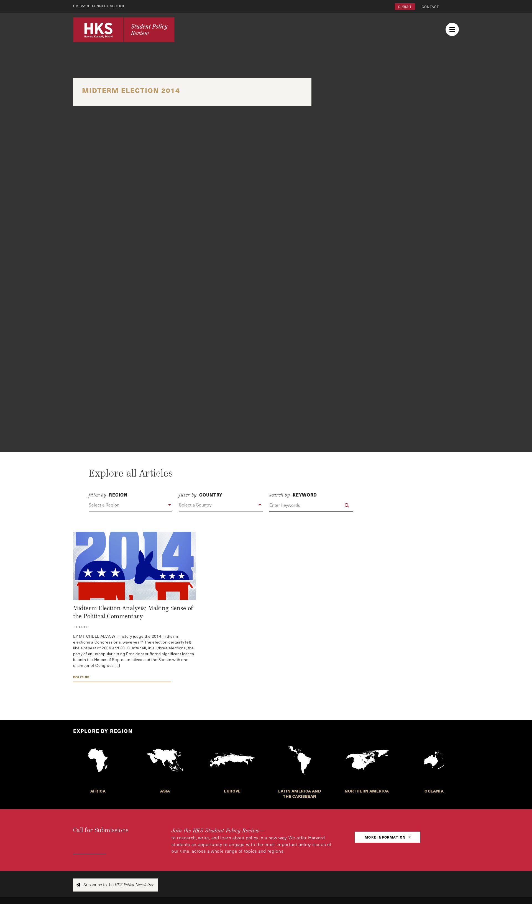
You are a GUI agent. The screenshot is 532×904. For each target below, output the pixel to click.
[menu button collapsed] (452, 29)
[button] (130, 505)
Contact (430, 6)
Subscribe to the (118, 885)
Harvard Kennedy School (99, 6)
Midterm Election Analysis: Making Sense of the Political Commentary (133, 612)
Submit (405, 6)
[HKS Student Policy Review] (124, 29)
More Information (385, 837)
